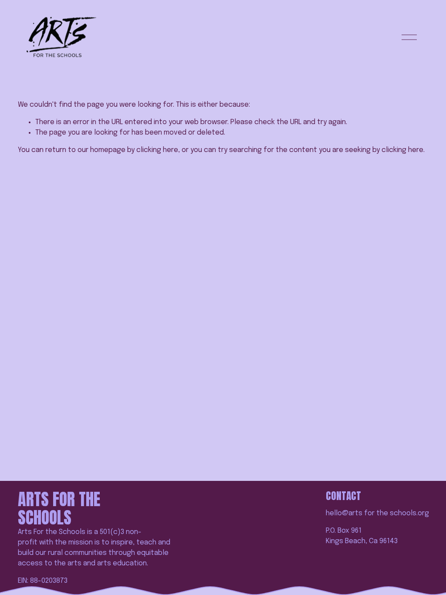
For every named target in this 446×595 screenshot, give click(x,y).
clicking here (157, 150)
